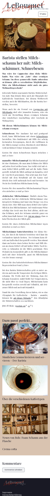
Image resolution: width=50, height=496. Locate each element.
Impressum (7, 492)
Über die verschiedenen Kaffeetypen (23, 399)
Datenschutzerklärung (12, 495)
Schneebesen (42, 136)
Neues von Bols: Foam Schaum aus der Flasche (25, 439)
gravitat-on (20, 306)
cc (29, 306)
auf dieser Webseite (22, 298)
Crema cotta (9, 449)
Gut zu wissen (34, 216)
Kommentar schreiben (13, 470)
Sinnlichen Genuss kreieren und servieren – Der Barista (23, 358)
